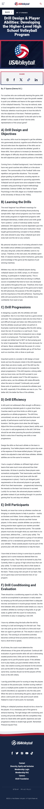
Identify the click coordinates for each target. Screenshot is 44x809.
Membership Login (22, 769)
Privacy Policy (26, 789)
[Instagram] (22, 753)
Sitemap (16, 789)
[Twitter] (17, 753)
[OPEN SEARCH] (41, 4)
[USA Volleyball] (22, 4)
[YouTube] (27, 753)
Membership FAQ (22, 772)
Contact (22, 763)
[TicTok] (32, 753)
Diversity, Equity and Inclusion (22, 766)
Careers (22, 775)
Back (7, 12)
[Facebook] (12, 753)
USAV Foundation (22, 779)
